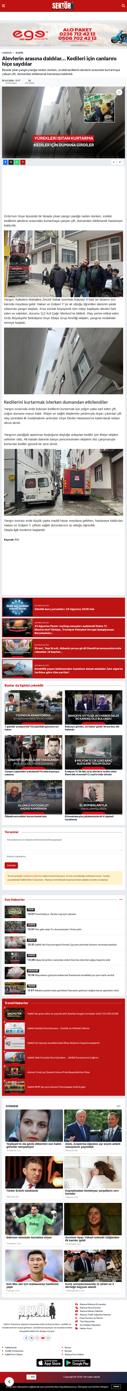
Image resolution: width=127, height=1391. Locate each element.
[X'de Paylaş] (11, 162)
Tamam (116, 1386)
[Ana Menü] (3, 6)
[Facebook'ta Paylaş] (5, 162)
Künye (68, 1347)
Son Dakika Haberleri (90, 1325)
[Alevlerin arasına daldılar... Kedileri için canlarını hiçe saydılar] (63, 122)
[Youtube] (42, 1338)
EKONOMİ (53, 15)
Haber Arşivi (86, 1328)
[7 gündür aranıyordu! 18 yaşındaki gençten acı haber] (33, 707)
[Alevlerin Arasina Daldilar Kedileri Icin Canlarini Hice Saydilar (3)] (63, 263)
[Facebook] (26, 1338)
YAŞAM (31, 986)
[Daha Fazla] (22, 162)
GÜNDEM (25, 15)
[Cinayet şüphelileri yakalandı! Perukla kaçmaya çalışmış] (33, 752)
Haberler (7, 53)
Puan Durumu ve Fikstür (91, 1318)
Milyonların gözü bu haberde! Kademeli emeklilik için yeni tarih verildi (71, 975)
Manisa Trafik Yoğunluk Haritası (95, 1315)
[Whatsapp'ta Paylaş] (17, 162)
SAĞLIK (93, 15)
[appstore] (50, 1362)
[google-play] (77, 1362)
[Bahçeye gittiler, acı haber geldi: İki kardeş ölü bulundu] (94, 707)
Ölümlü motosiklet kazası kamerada (26, 816)
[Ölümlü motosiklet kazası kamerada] (33, 797)
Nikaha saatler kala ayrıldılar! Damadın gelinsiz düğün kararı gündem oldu (73, 990)
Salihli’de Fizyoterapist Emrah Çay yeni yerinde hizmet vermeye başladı (72, 944)
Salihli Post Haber (14, 1354)
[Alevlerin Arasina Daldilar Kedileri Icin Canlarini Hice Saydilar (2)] (63, 482)
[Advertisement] (63, 189)
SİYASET (68, 15)
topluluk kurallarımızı (32, 876)
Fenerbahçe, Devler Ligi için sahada (52, 914)
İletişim (68, 1351)
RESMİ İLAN (9, 15)
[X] (31, 1338)
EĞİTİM (80, 15)
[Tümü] (120, 899)
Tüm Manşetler (87, 1321)
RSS (33, 1377)
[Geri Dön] (9, 1381)
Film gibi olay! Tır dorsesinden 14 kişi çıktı (54, 929)
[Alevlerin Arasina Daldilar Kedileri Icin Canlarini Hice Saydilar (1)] (63, 360)
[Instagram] (37, 1338)
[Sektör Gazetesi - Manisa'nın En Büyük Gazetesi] (63, 6)
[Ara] (123, 6)
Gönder (11, 865)
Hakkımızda (11, 1347)
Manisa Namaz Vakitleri (91, 1311)
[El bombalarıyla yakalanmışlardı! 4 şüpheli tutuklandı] (94, 797)
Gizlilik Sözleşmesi (14, 1351)
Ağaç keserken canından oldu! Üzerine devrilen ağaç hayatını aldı (69, 960)
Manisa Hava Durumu (90, 1308)
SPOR (104, 15)
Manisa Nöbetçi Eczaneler (93, 1304)
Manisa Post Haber (74, 1354)
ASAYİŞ (39, 15)
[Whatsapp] (48, 1338)
